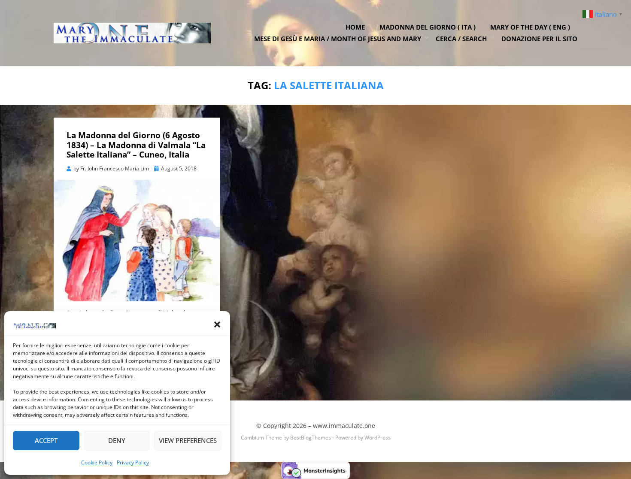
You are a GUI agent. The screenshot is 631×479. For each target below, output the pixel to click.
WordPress (377, 437)
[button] (217, 324)
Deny (116, 440)
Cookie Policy (96, 462)
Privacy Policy (133, 462)
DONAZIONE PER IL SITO (539, 38)
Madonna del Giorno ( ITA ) (427, 27)
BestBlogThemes (310, 437)
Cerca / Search (461, 38)
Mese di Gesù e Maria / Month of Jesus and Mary (337, 38)
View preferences (188, 440)
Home (355, 27)
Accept (46, 440)
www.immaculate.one (344, 425)
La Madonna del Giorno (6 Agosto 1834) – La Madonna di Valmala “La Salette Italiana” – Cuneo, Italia (136, 145)
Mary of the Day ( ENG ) (530, 27)
